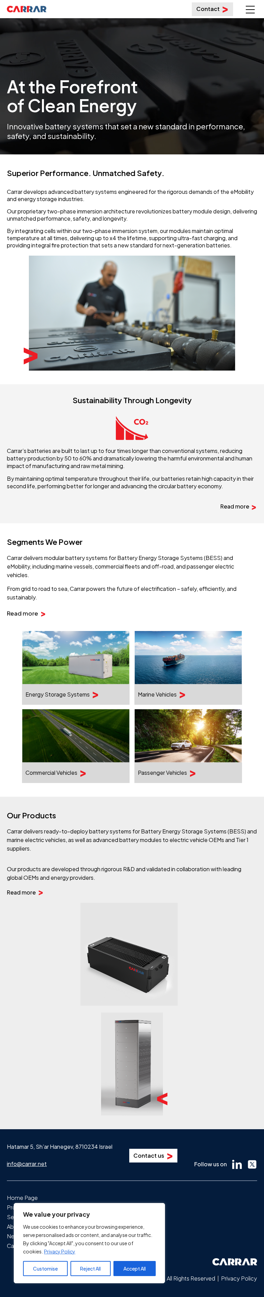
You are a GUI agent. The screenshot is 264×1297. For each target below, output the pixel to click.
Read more (234, 507)
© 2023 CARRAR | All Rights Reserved (168, 1278)
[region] (89, 1243)
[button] (250, 5)
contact (208, 8)
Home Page (22, 1197)
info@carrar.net (27, 1163)
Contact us (148, 1155)
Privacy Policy (59, 1251)
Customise (45, 1268)
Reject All (90, 1268)
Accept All (134, 1268)
